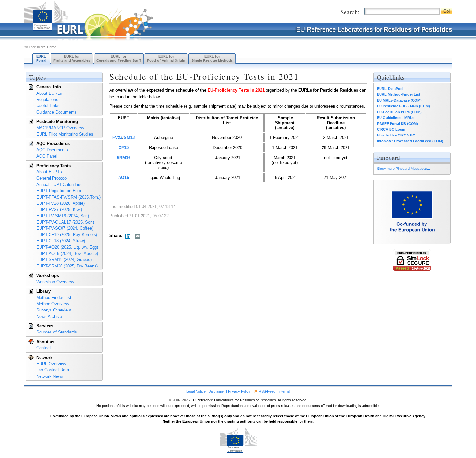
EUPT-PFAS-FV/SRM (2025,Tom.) (68, 197)
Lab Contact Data (52, 369)
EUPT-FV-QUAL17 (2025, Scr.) (65, 222)
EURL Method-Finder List (398, 94)
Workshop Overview (55, 281)
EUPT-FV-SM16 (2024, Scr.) (62, 215)
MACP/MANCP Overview (60, 127)
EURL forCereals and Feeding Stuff (118, 58)
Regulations (47, 99)
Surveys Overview (53, 310)
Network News (49, 376)
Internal (284, 391)
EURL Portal (41, 58)
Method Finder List (53, 297)
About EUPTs (49, 171)
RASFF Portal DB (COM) (397, 123)
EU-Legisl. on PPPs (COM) (399, 112)
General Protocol (52, 178)
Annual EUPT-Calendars (59, 184)
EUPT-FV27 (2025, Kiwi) (59, 209)
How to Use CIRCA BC (396, 135)
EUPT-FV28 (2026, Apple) (60, 203)
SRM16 (123, 157)
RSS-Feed (267, 391)
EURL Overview (51, 363)
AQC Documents (52, 149)
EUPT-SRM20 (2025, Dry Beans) (67, 266)
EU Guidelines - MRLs (395, 118)
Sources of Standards (56, 332)
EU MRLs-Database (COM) (399, 100)
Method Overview (52, 303)
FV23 (117, 137)
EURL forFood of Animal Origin (166, 58)
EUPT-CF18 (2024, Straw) (60, 240)
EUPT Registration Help (58, 190)
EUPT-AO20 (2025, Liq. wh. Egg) (67, 247)
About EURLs (49, 93)
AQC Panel (46, 156)
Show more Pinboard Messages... (403, 168)
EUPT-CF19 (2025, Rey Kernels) (66, 234)
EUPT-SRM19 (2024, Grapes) (64, 259)
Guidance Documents (56, 112)
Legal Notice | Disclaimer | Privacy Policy (218, 391)
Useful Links (48, 105)
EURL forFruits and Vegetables (71, 58)
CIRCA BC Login (391, 129)
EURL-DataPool (390, 89)
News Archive (49, 316)
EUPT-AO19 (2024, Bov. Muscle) (67, 253)
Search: (349, 12)
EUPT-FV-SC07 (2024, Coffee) (64, 228)
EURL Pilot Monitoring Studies (64, 134)
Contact (43, 347)
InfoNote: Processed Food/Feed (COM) (410, 141)
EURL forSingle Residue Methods (212, 58)
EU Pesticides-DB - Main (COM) (403, 106)
